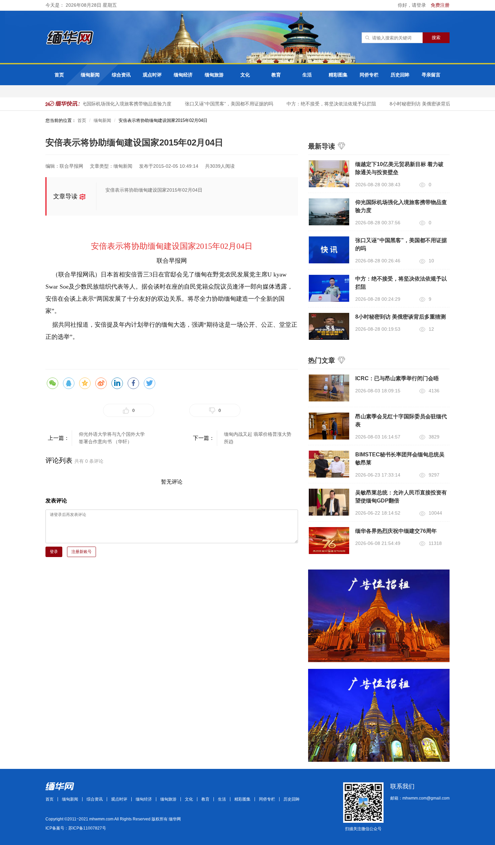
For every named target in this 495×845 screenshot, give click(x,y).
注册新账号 (81, 551)
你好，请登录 (412, 5)
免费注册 (440, 5)
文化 (245, 74)
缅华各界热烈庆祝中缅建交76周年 (396, 531)
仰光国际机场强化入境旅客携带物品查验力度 (118, 103)
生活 (307, 74)
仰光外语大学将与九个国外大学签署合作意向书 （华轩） (112, 437)
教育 (276, 74)
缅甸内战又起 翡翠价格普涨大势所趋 (257, 437)
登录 (54, 551)
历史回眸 (400, 74)
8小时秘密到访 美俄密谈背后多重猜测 (423, 103)
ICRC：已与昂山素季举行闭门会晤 (397, 378)
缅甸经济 (183, 74)
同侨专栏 (369, 74)
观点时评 (152, 74)
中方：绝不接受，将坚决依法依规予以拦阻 (325, 103)
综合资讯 (121, 74)
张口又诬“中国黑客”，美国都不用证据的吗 (223, 103)
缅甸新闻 (90, 74)
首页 (59, 74)
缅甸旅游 (214, 74)
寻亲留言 (431, 74)
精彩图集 (338, 74)
